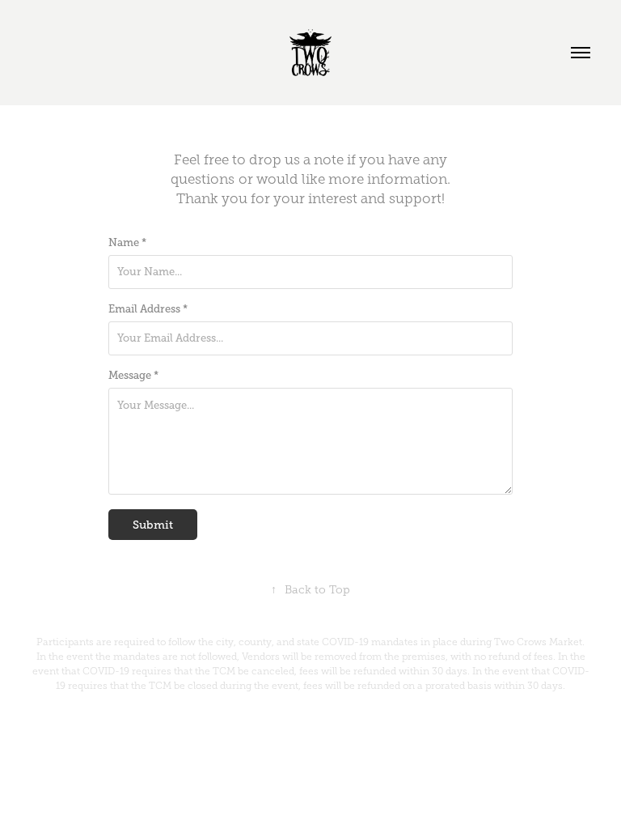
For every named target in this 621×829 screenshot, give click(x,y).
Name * (127, 243)
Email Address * (148, 309)
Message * (133, 375)
